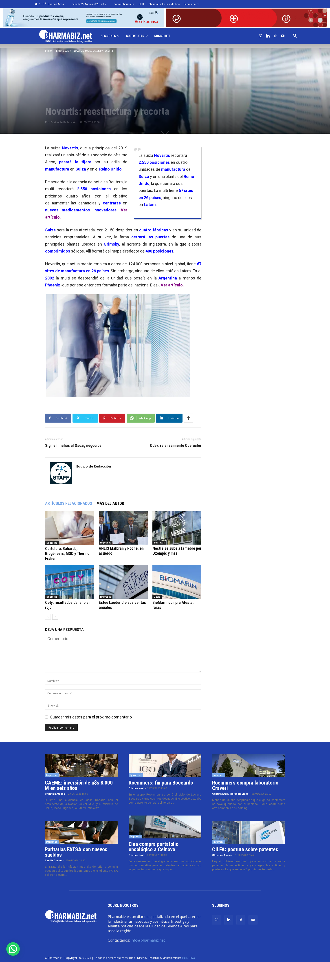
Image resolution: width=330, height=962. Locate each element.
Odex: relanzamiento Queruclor (175, 445)
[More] (188, 418)
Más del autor (110, 503)
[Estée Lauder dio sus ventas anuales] (123, 582)
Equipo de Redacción (63, 122)
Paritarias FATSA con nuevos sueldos (76, 852)
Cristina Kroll (136, 788)
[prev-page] (48, 617)
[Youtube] (282, 36)
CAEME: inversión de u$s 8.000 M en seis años (79, 785)
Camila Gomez (53, 860)
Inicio (48, 51)
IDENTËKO (188, 958)
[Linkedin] (267, 36)
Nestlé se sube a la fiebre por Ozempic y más (176, 551)
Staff (141, 4)
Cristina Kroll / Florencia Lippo (230, 793)
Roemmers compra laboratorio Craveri (245, 785)
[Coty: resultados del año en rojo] (69, 582)
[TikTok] (275, 36)
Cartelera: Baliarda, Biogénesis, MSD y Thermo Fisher (67, 553)
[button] (295, 36)
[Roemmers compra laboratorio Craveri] (248, 765)
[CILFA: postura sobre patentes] (248, 832)
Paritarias (51, 841)
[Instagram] (260, 36)
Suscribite (162, 36)
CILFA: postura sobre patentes (245, 849)
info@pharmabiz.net (148, 940)
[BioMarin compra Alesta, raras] (176, 582)
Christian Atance (55, 793)
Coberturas (135, 36)
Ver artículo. (172, 285)
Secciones (108, 36)
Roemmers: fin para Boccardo (161, 783)
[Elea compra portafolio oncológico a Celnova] (165, 827)
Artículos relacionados (68, 503)
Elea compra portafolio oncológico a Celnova (153, 847)
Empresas (62, 51)
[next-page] (55, 617)
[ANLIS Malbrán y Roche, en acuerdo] (123, 528)
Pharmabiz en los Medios (164, 4)
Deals (157, 596)
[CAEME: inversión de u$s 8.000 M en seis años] (81, 765)
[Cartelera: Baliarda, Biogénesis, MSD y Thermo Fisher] (69, 528)
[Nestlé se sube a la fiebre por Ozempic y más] (176, 528)
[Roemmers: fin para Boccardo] (165, 765)
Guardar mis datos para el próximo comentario (91, 717)
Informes (218, 775)
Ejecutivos (135, 775)
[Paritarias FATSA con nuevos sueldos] (81, 832)
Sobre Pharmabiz (124, 4)
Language (190, 4)
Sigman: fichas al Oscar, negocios (73, 445)
